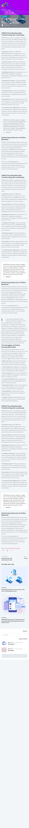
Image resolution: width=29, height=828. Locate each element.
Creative (6, 548)
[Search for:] (14, 635)
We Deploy (11, 650)
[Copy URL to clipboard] (14, 550)
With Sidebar (16, 548)
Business (5, 16)
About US (10, 642)
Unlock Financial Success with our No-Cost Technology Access (13, 590)
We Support (11, 644)
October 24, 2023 (18, 642)
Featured (11, 548)
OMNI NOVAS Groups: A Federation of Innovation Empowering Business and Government (12, 621)
